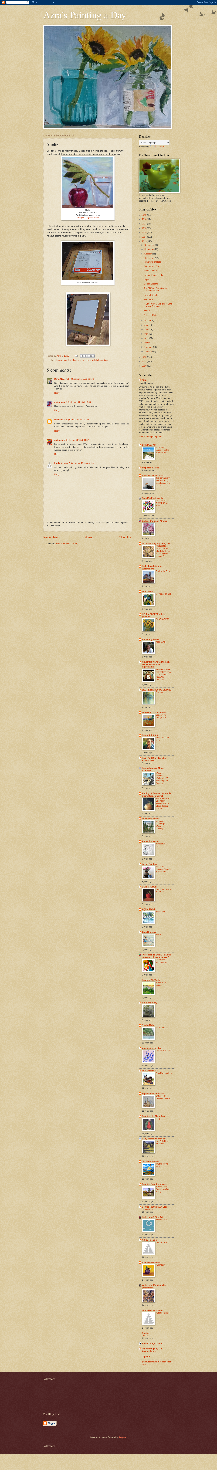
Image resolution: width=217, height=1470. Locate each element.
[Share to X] (87, 356)
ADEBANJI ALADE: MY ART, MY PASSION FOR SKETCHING (156, 664)
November (149, 249)
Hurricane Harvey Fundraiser (163, 890)
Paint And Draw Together (154, 758)
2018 (144, 219)
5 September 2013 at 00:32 (76, 440)
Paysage (159, 692)
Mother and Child (163, 594)
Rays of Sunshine (152, 295)
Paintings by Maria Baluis (154, 1116)
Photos (145, 1333)
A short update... (149, 760)
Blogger (122, 1437)
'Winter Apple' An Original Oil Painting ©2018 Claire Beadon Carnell (163, 803)
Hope (146, 279)
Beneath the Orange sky (161, 716)
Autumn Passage (163, 1313)
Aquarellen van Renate (153, 1093)
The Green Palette (150, 818)
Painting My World (151, 980)
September (149, 258)
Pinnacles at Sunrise (161, 983)
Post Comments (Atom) (67, 543)
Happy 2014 (147, 1209)
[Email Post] (76, 356)
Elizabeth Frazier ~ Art (153, 475)
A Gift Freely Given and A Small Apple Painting (158, 305)
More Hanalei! (162, 1028)
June (146, 329)
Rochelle (58, 419)
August (148, 320)
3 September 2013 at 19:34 (78, 402)
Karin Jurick (161, 642)
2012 (144, 357)
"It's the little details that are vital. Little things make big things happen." (163, 551)
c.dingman (59, 402)
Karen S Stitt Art (150, 735)
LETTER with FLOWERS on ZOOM (162, 503)
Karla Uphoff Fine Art (152, 1217)
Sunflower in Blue (152, 266)
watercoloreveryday (151, 1048)
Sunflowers (149, 299)
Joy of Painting (149, 864)
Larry (158, 1119)
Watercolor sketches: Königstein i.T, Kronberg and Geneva (162, 778)
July (146, 325)
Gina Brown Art (149, 932)
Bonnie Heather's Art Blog (154, 1207)
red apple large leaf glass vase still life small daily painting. (81, 360)
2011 (144, 361)
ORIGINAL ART (149, 445)
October (148, 254)
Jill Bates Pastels (150, 1161)
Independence (150, 270)
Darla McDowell (62, 379)
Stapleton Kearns (150, 468)
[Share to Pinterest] (93, 356)
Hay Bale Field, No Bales (162, 1142)
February (148, 347)
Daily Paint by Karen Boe (154, 1139)
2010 (144, 366)
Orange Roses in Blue (154, 275)
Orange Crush (162, 1242)
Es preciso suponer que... (162, 961)
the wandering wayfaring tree (156, 543)
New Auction (161, 1220)
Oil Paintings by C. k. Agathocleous (152, 1350)
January (148, 351)
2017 (144, 224)
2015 (144, 232)
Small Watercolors (164, 1073)
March (147, 343)
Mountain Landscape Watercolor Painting (161, 825)
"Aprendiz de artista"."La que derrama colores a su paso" (156, 956)
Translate (160, 146)
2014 (144, 237)
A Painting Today (150, 639)
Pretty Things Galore (152, 1343)
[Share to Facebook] (90, 356)
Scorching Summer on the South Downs (162, 450)
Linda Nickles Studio (152, 1310)
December (149, 245)
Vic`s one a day (149, 1003)
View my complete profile (150, 436)
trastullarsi (160, 912)
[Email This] (81, 356)
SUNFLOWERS (162, 619)
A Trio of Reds (150, 315)
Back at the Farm (163, 571)
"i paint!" (146, 1356)
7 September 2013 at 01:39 (81, 463)
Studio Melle (148, 1025)
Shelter (147, 310)
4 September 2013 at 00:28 (76, 419)
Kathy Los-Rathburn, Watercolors (152, 567)
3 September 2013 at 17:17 (83, 379)
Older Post (125, 537)
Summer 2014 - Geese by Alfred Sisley (163, 1189)
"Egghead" (160, 1265)
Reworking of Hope (152, 262)
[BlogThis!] (84, 356)
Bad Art (159, 934)
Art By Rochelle (149, 1240)
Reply (57, 393)
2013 (144, 241)
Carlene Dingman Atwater (154, 521)
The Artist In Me (150, 1071)
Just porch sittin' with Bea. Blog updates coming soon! (163, 482)
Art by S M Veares (150, 841)
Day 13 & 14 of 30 (163, 1050)
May (146, 334)
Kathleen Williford (151, 1262)
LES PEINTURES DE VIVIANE (156, 690)
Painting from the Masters (154, 1184)
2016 (144, 228)
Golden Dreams (151, 284)
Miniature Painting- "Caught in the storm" (163, 869)
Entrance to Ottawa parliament (164, 1097)
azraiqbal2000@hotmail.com (88, 218)
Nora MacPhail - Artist (152, 498)
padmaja (58, 440)
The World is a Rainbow (154, 712)
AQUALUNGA (148, 909)
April (146, 338)
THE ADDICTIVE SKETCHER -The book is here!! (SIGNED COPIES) (163, 674)
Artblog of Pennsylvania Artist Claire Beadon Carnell (157, 794)
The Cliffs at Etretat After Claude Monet (155, 289)
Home (88, 537)
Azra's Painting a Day (84, 14)
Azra (144, 380)
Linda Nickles (61, 463)
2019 (144, 215)
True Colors (147, 591)
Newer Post (50, 537)
